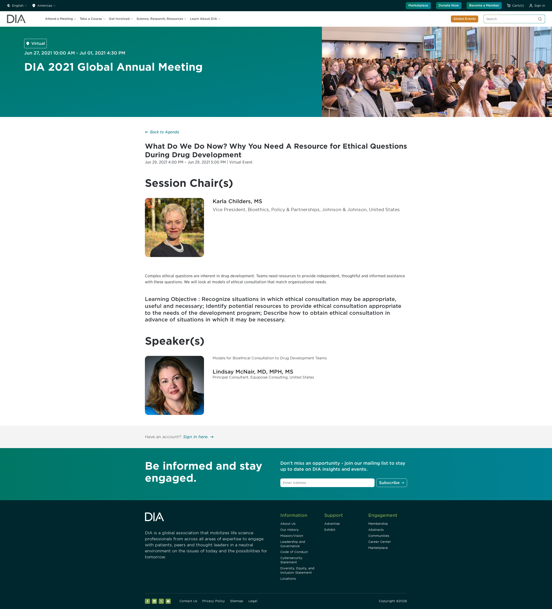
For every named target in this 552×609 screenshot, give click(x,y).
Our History (289, 529)
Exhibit (329, 529)
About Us (287, 523)
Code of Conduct (294, 552)
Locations (288, 578)
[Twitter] (161, 601)
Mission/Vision (291, 535)
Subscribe (389, 482)
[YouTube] (168, 601)
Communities (378, 535)
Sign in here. (196, 437)
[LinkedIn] (154, 601)
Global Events (464, 18)
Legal (252, 601)
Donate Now (449, 5)
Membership (378, 523)
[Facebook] (147, 601)
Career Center (379, 542)
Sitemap (236, 601)
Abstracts (376, 529)
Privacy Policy (213, 601)
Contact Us (188, 601)
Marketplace (418, 5)
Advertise (332, 523)
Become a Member (484, 5)
